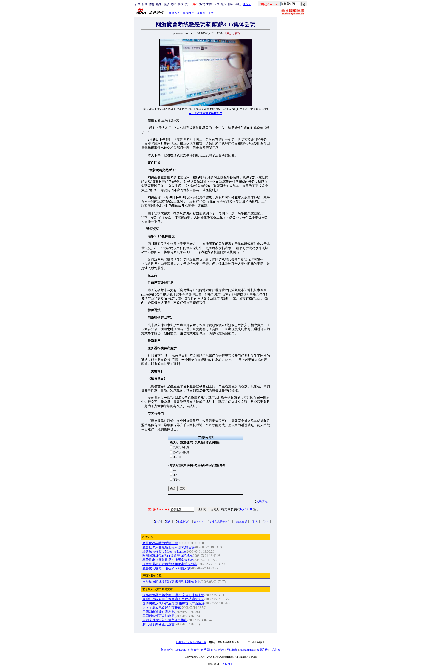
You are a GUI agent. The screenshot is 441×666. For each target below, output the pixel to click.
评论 (158, 521)
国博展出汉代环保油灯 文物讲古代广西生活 (173, 603)
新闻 (144, 4)
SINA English (247, 649)
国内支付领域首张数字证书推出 (164, 620)
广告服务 (193, 649)
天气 (216, 4)
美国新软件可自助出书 (158, 616)
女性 (209, 4)
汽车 (188, 4)
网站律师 (231, 649)
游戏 (202, 4)
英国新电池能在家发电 (158, 612)
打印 (255, 521)
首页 (137, 4)
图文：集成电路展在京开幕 (161, 607)
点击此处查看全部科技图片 (205, 113)
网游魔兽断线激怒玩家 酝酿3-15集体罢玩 (171, 581)
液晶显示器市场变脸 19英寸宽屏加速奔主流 (173, 595)
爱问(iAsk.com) (158, 509)
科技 (180, 4)
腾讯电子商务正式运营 (158, 624)
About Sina (180, 649)
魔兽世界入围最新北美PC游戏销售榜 (168, 547)
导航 (238, 4)
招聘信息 (219, 649)
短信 (223, 4)
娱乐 (159, 4)
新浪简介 (166, 649)
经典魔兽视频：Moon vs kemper (164, 551)
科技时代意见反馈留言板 (191, 642)
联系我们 (206, 649)
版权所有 (227, 664)
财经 (173, 4)
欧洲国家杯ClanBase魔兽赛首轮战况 (167, 555)
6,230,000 (246, 509)
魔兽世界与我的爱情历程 (160, 543)
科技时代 (188, 13)
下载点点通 (240, 521)
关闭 (266, 521)
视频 (166, 4)
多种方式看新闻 (218, 521)
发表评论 (261, 501)
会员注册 (262, 649)
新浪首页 (174, 13)
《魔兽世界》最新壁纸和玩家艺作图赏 (169, 564)
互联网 (201, 13)
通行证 (247, 4)
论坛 (169, 521)
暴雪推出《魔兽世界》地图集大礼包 (168, 560)
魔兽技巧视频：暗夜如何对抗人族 (166, 568)
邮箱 (231, 4)
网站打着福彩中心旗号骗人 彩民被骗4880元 (173, 599)
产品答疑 (274, 649)
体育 (152, 4)
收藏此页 (182, 521)
